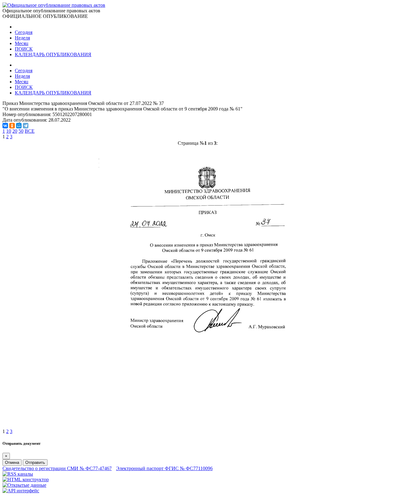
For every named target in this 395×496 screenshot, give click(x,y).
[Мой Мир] (19, 125)
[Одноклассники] (12, 125)
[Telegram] (25, 125)
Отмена (12, 462)
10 (8, 131)
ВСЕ (30, 131)
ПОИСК (24, 49)
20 (14, 131)
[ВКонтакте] (5, 125)
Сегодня (23, 32)
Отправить (35, 462)
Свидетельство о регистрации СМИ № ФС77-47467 (57, 468)
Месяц (21, 43)
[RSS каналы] (17, 474)
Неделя (22, 37)
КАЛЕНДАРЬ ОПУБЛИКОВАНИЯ (53, 54)
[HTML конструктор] (25, 479)
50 (21, 131)
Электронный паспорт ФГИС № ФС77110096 (164, 468)
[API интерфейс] (20, 490)
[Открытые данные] (24, 485)
